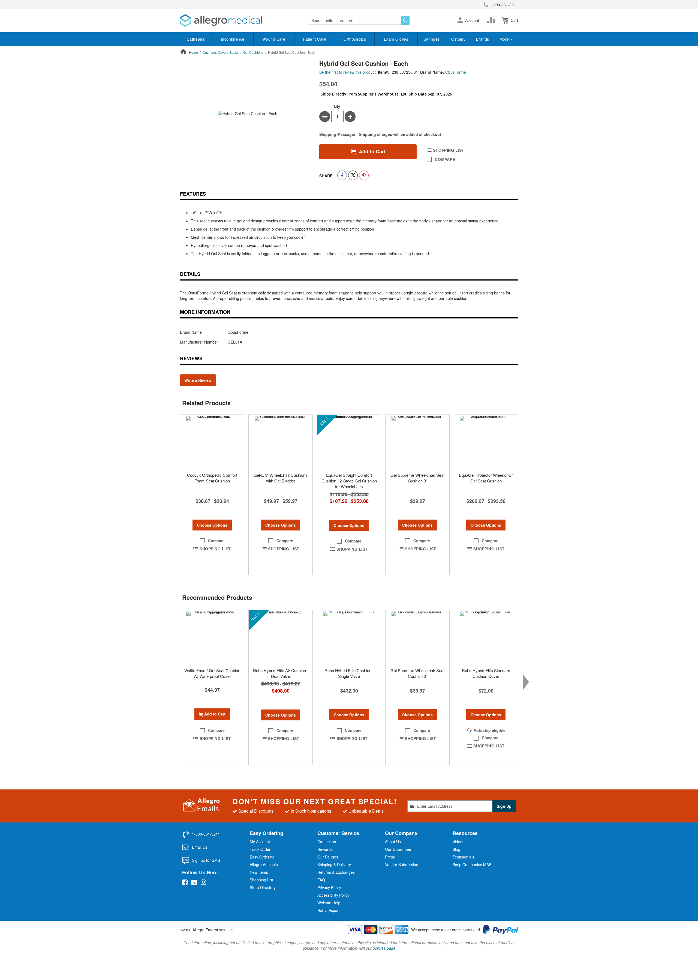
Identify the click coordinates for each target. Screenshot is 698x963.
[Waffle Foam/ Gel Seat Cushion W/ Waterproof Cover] (212, 637)
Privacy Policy (329, 887)
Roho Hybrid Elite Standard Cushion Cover (486, 673)
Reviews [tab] (191, 358)
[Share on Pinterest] (364, 175)
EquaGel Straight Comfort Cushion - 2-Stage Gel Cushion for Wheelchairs (349, 481)
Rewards (325, 849)
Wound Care (273, 39)
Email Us (199, 847)
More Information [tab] (205, 311)
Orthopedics (355, 39)
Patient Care (314, 39)
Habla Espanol (329, 910)
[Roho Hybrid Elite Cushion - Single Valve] (349, 637)
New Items (259, 872)
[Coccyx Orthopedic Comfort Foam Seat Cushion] (212, 442)
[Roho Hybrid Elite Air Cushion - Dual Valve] (280, 637)
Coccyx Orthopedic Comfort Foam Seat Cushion (212, 478)
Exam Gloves (396, 39)
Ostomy (458, 39)
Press (390, 857)
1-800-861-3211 (504, 4)
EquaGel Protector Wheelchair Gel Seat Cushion (486, 478)
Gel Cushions (253, 52)
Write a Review (198, 380)
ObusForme (455, 72)
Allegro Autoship (264, 864)
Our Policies (327, 857)
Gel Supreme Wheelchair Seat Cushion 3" (417, 478)
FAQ (321, 879)
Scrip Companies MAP (472, 864)
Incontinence (233, 39)
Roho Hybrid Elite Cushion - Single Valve (349, 673)
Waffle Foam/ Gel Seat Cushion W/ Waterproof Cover (212, 673)
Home (193, 52)
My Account (260, 841)
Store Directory (263, 887)
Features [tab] (193, 193)
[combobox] (359, 20)
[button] (460, 20)
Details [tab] (190, 274)
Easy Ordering (262, 857)
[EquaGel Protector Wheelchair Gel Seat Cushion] (486, 442)
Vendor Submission (401, 864)
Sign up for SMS (206, 860)
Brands (482, 39)
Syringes (432, 39)
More (505, 39)
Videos (458, 841)
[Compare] (492, 20)
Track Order (260, 849)
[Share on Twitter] (353, 175)
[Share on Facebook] (342, 175)
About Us (393, 841)
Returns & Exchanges (336, 872)
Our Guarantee (398, 849)
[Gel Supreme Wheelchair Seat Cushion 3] (417, 442)
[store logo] (221, 20)
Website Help (328, 902)
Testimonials (463, 857)
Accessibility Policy (333, 895)
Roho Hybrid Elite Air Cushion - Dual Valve (280, 673)
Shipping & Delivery (334, 864)
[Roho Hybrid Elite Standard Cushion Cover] (486, 637)
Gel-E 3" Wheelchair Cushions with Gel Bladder (281, 478)
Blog (456, 849)
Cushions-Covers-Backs (221, 52)
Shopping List (261, 879)
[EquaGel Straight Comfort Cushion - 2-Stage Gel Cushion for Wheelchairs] (349, 442)
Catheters (196, 39)
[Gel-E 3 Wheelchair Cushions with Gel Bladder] (280, 442)
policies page (384, 948)
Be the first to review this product (347, 72)
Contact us (326, 841)
